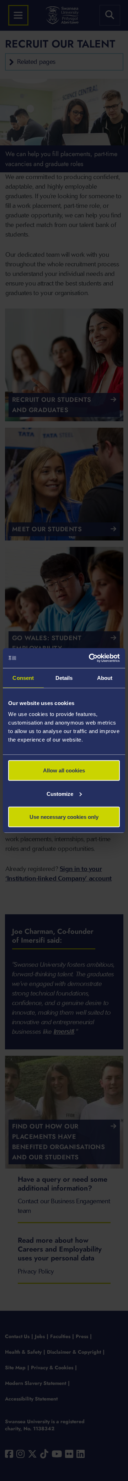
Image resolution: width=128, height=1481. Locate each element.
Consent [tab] (23, 678)
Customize (60, 794)
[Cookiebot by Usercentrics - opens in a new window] (90, 658)
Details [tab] (64, 678)
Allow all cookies (64, 770)
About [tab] (105, 678)
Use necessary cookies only (64, 817)
